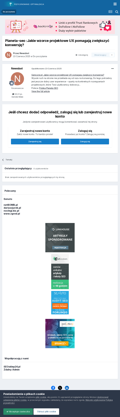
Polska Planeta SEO (48, 88)
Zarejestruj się (34, 141)
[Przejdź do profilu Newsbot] (8, 55)
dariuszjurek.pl (12, 207)
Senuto (8, 199)
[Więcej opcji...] (112, 68)
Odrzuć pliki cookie (46, 411)
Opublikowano (46, 68)
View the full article (40, 91)
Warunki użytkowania (95, 400)
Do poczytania (40, 56)
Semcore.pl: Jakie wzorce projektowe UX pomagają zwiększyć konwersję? (67, 75)
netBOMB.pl (11, 204)
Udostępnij (82, 55)
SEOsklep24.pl (12, 366)
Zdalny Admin (12, 369)
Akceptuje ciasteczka (19, 411)
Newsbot (17, 68)
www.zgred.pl (12, 213)
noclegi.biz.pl (11, 210)
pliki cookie (41, 397)
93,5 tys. (18, 94)
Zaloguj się (85, 141)
